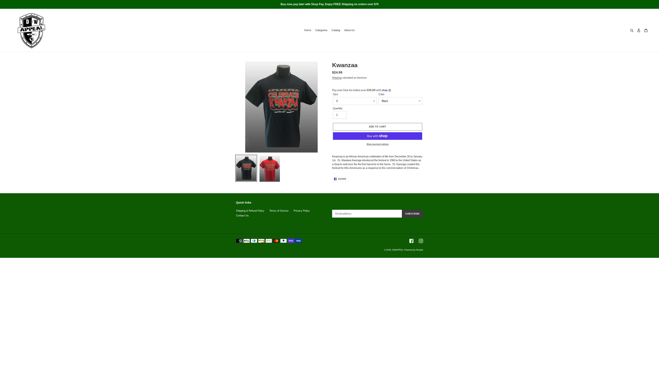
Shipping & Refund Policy (250, 210)
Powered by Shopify (413, 250)
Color (381, 94)
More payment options (378, 144)
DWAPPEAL (398, 250)
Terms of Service (278, 210)
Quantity (337, 108)
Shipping (337, 77)
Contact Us (242, 215)
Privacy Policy (302, 210)
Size (335, 94)
